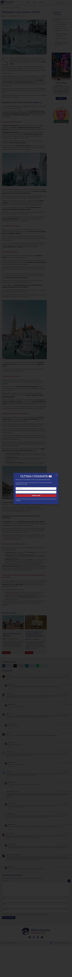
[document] (36, 488)
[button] (56, 474)
